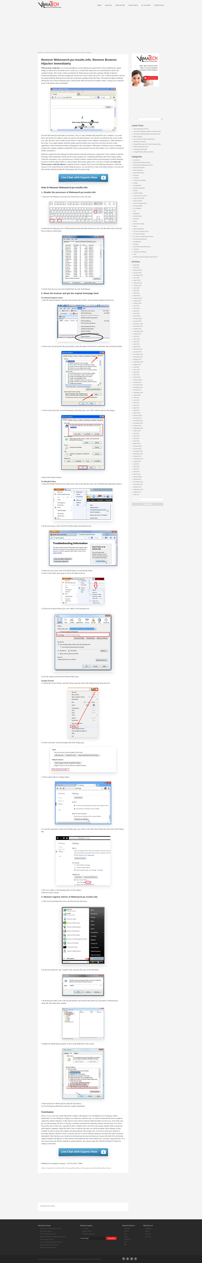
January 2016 (137, 418)
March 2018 (137, 377)
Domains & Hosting (139, 188)
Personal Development (140, 239)
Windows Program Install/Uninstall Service (146, 257)
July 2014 (136, 464)
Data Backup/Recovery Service (49, 1245)
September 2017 (138, 392)
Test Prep (136, 249)
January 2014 (137, 479)
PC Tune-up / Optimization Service (143, 236)
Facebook (148, 1228)
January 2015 (137, 448)
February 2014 (138, 476)
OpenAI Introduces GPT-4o (141, 129)
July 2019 (136, 336)
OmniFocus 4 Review (140, 141)
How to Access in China (140, 196)
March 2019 (137, 346)
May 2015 (136, 438)
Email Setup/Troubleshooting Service (51, 1242)
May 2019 (136, 341)
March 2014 (137, 474)
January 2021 (137, 301)
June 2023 (137, 278)
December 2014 (138, 451)
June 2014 (137, 466)
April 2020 (136, 313)
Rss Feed (148, 1236)
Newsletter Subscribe (88, 1234)
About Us (148, 1234)
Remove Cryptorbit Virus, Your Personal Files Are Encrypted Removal (59, 1168)
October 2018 (137, 359)
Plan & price (133, 5)
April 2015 (136, 441)
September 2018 (138, 362)
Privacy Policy (87, 1259)
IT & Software (137, 208)
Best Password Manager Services (143, 165)
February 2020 (138, 318)
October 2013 (137, 487)
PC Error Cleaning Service (141, 231)
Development (137, 185)
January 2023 (137, 285)
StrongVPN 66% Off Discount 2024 (143, 152)
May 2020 (136, 311)
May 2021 (136, 290)
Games (136, 190)
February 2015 (138, 446)
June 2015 (137, 436)
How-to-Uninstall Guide (140, 203)
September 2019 (138, 331)
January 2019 (137, 352)
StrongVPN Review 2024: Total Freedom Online (147, 144)
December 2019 (138, 324)
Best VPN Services (139, 173)
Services (108, 5)
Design (136, 183)
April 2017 (136, 405)
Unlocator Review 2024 (140, 149)
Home (99, 5)
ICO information (138, 206)
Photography (137, 241)
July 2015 (136, 433)
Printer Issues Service (47, 1239)
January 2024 (137, 272)
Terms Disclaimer (96, 1259)
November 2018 (138, 357)
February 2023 (138, 283)
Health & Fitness (138, 193)
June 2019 (137, 339)
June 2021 (137, 288)
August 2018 (137, 364)
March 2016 (137, 413)
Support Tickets (87, 1231)
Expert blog (159, 5)
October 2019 (137, 329)
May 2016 (136, 408)
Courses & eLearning (140, 180)
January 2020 (137, 321)
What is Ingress (138, 136)
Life (135, 211)
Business (136, 175)
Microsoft (136, 218)
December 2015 (138, 420)
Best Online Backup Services (142, 162)
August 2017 (137, 395)
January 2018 (137, 382)
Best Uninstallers (138, 170)
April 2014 (136, 471)
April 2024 (136, 267)
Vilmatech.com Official (140, 252)
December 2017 (138, 385)
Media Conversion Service (48, 1247)
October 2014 (137, 456)
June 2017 (137, 400)
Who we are (120, 5)
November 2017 (138, 387)
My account (146, 5)
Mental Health (138, 216)
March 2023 (137, 280)
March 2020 (137, 316)
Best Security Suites (139, 167)
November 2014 (138, 453)
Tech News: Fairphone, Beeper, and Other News (147, 131)
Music (135, 221)
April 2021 (136, 293)
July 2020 (136, 306)
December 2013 (138, 482)
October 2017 (137, 390)
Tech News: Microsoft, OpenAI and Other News (147, 134)
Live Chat (85, 1228)
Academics (137, 160)
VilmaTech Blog (50, 52)
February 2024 (138, 270)
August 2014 (137, 461)
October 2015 (137, 425)
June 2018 (137, 369)
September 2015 (138, 428)
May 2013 (136, 494)
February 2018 (138, 380)
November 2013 (138, 484)
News (135, 226)
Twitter (147, 1231)
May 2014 (136, 469)
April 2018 (136, 374)
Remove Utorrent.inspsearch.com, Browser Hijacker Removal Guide (93, 1168)
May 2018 (136, 372)
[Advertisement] (101, 27)
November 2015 (138, 423)
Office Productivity (139, 229)
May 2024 (136, 265)
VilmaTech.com (41, 52)
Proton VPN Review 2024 (141, 146)
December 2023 (138, 275)
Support (82, 1259)
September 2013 (138, 489)
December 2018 (138, 354)
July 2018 (136, 367)
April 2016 (136, 410)
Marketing (136, 213)
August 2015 (137, 431)
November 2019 (138, 326)
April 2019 (136, 344)
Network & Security (139, 224)
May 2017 (136, 402)
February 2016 (138, 415)
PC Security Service (139, 234)
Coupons (136, 178)
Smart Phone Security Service (142, 246)
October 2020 (137, 303)
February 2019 (138, 349)
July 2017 (136, 397)
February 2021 (138, 298)
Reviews (136, 244)
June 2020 (137, 308)
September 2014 (138, 459)
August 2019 (137, 334)
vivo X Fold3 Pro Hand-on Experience (144, 139)
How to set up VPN (139, 198)
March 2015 (137, 443)
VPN (135, 254)
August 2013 (137, 492)
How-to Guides (138, 201)
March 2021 (137, 295)
